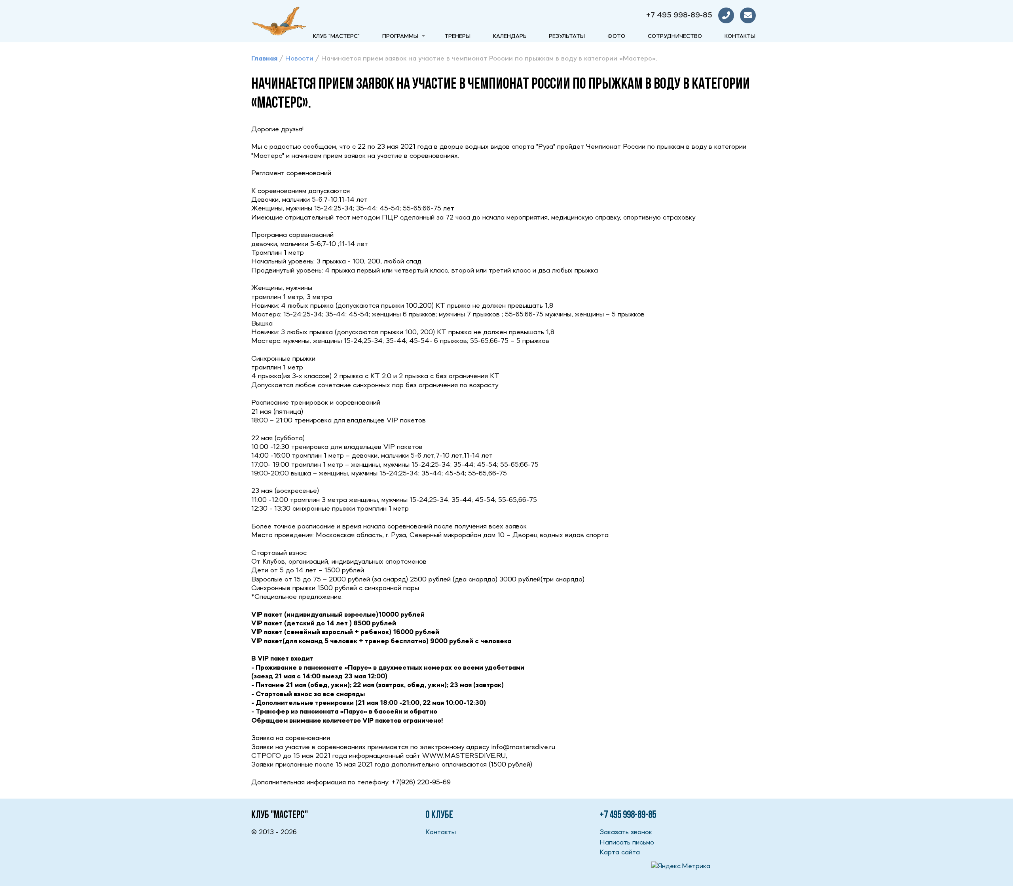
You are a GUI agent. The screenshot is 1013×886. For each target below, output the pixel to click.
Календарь (510, 36)
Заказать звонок (625, 832)
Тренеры (457, 36)
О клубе (439, 815)
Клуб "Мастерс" (336, 36)
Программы (400, 36)
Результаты (567, 36)
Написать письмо (626, 842)
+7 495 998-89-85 (679, 15)
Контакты (740, 36)
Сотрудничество (675, 36)
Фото (616, 36)
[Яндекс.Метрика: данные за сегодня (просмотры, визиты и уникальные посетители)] (680, 866)
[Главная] (279, 21)
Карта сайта (619, 852)
